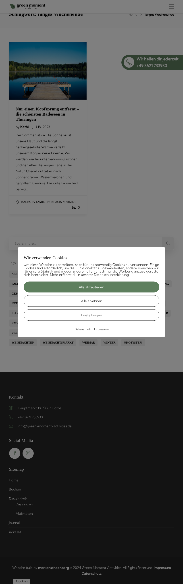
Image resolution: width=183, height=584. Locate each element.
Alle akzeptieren (91, 287)
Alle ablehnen (91, 301)
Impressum (101, 329)
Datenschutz (83, 329)
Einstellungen (91, 315)
